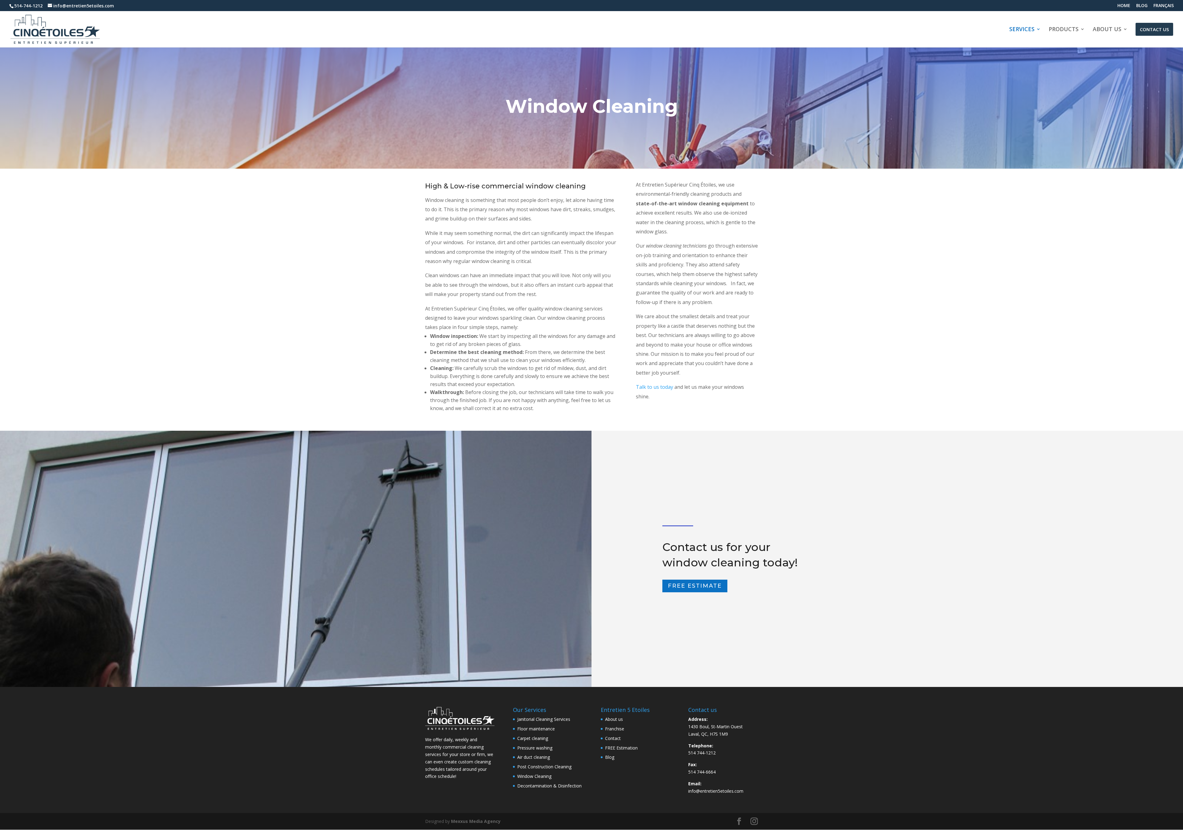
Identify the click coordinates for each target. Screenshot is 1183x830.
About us (614, 719)
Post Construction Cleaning (544, 767)
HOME (1123, 5)
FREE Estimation (621, 748)
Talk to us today (654, 387)
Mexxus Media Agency (476, 821)
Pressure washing (534, 748)
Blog (609, 757)
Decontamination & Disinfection (549, 786)
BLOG (1142, 5)
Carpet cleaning (532, 738)
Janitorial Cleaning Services (543, 719)
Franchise (614, 729)
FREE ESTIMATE (695, 585)
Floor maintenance (536, 729)
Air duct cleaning (533, 757)
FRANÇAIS (1163, 5)
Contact (613, 738)
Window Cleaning (534, 776)
